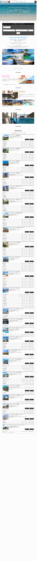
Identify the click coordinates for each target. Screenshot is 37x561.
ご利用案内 (21, 1)
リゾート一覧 (17, 1)
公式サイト (27, 139)
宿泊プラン (31, 139)
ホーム (14, 1)
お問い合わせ (24, 1)
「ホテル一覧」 (10, 84)
